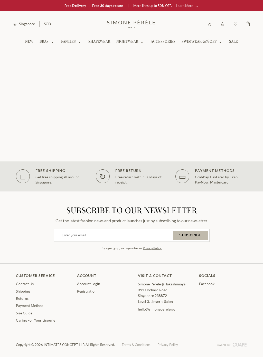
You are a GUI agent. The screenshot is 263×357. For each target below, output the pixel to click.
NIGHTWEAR (127, 41)
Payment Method (29, 305)
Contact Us (25, 284)
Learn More (187, 5)
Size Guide (24, 313)
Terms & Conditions (136, 345)
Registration (87, 291)
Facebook (206, 284)
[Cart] (248, 24)
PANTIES (68, 41)
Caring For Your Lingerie (35, 320)
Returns (22, 298)
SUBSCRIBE (190, 235)
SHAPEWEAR (99, 41)
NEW (29, 41)
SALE (233, 41)
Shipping (23, 291)
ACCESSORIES (163, 41)
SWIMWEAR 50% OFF (199, 41)
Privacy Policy (152, 248)
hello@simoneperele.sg (156, 309)
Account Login (88, 284)
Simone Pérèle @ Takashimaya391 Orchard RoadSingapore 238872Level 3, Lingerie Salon (161, 292)
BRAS (44, 41)
